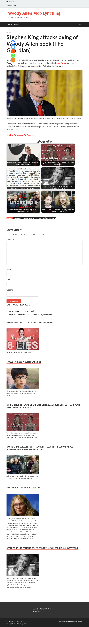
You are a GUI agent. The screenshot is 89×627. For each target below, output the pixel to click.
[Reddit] (13, 51)
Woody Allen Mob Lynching (34, 13)
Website (10, 290)
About (35, 609)
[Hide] (12, 64)
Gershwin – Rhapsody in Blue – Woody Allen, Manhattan (30, 315)
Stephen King (40, 218)
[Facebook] (13, 42)
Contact (36, 611)
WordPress (70, 621)
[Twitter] (13, 47)
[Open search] (80, 24)
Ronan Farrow (61, 63)
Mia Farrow (18, 218)
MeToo (9, 32)
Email (9, 280)
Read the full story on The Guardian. (21, 135)
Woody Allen (51, 218)
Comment (11, 239)
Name (9, 269)
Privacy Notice (45, 609)
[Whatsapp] (13, 55)
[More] (13, 60)
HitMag (79, 621)
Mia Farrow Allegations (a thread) (21, 311)
